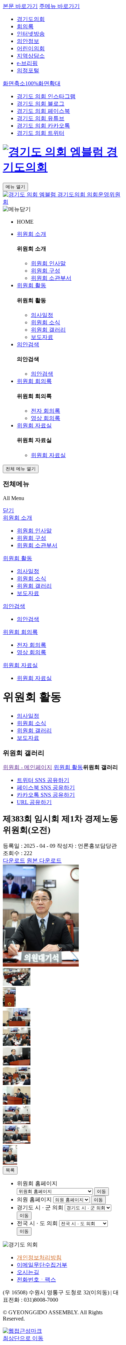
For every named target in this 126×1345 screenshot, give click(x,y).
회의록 (25, 26)
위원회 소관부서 (51, 278)
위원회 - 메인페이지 (27, 767)
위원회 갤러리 (48, 330)
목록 (10, 1170)
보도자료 (42, 337)
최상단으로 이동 (23, 1338)
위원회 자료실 (34, 425)
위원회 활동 (31, 285)
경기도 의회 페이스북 (43, 111)
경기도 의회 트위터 (40, 133)
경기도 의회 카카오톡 (43, 126)
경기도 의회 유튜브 (40, 118)
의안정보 (28, 41)
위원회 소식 (45, 322)
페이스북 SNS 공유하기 (46, 787)
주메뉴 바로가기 (59, 6)
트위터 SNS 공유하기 (43, 780)
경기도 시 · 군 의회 (40, 1207)
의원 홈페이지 (34, 1199)
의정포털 (28, 70)
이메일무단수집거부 (42, 1265)
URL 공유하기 (34, 802)
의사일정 (42, 315)
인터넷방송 (31, 34)
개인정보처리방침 (39, 1257)
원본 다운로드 (44, 860)
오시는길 (28, 1272)
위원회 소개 (31, 234)
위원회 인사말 (48, 263)
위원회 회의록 (34, 381)
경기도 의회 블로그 (40, 104)
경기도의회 (31, 19)
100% (31, 83)
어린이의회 (31, 48)
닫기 (8, 510)
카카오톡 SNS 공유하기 (46, 795)
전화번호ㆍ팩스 (36, 1279)
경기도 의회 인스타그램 (46, 96)
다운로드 (14, 860)
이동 (101, 1191)
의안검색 (28, 344)
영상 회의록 (45, 418)
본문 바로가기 (20, 6)
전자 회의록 (45, 411)
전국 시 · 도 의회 (37, 1223)
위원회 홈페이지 (37, 1183)
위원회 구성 (45, 271)
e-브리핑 (27, 63)
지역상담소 (31, 56)
